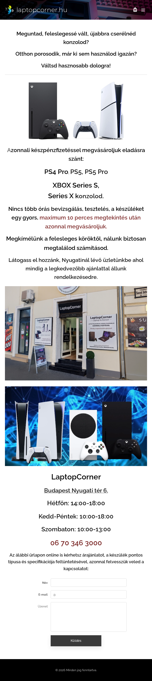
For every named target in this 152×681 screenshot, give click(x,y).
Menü (143, 10)
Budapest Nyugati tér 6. (76, 490)
